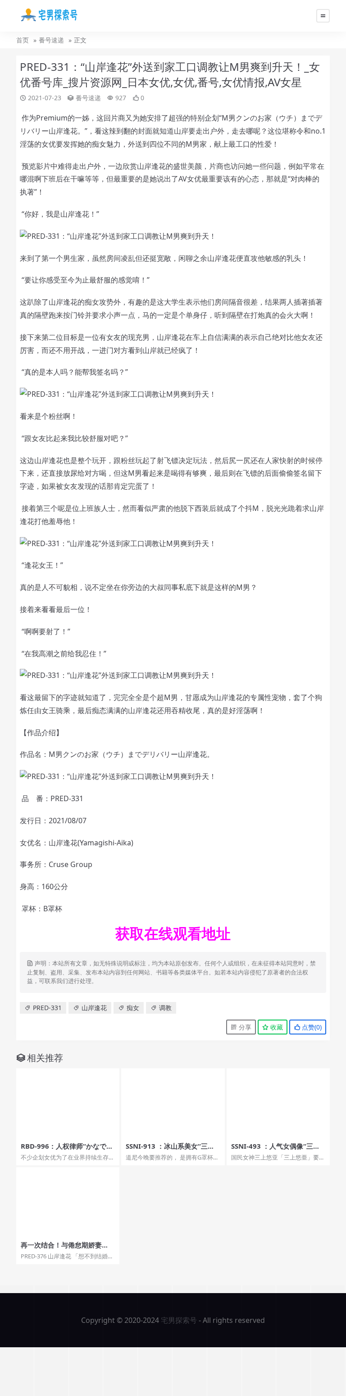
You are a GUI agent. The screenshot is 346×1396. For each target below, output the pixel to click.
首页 (22, 40)
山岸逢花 (94, 1007)
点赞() (311, 1027)
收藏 (276, 1027)
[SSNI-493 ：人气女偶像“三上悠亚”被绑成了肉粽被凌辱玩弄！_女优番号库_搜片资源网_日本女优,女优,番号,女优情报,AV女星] (278, 1102)
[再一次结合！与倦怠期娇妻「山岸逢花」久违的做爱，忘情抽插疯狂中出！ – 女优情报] (67, 1201)
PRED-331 (47, 1007)
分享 (244, 1027)
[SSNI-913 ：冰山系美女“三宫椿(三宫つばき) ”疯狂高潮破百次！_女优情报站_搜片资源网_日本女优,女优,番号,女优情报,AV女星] (172, 1102)
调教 (165, 1007)
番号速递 (51, 40)
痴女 (133, 1007)
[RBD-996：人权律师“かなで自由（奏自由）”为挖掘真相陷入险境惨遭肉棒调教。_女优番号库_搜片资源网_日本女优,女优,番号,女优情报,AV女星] (67, 1102)
